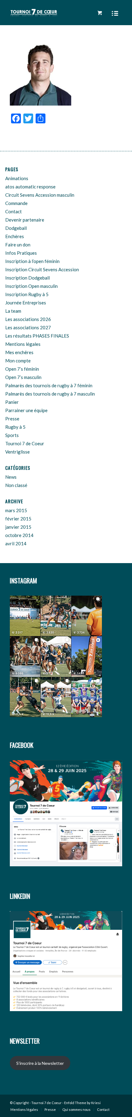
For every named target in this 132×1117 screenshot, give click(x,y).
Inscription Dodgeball (27, 277)
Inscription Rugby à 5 (27, 294)
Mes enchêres (19, 352)
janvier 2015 (18, 527)
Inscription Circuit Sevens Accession (42, 269)
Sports (12, 435)
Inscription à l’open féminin (32, 261)
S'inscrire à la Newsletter (40, 1063)
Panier (12, 402)
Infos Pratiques (21, 253)
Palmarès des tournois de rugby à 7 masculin (50, 393)
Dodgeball (16, 228)
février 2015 (18, 518)
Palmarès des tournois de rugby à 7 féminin (48, 385)
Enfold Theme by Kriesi (82, 1103)
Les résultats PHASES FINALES (37, 335)
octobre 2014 (19, 535)
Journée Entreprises (25, 302)
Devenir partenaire (24, 219)
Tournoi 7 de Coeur (24, 443)
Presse (12, 418)
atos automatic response (30, 186)
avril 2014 (15, 543)
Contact (13, 211)
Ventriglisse (17, 451)
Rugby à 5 (15, 427)
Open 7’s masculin (23, 377)
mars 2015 (16, 510)
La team (13, 311)
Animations (16, 178)
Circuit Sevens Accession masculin (39, 195)
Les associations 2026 (28, 319)
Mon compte (18, 360)
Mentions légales (23, 344)
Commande (16, 203)
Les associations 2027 (28, 327)
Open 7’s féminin (22, 369)
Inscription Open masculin (31, 286)
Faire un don (17, 244)
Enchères (14, 236)
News (11, 477)
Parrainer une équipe (26, 410)
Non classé (16, 485)
